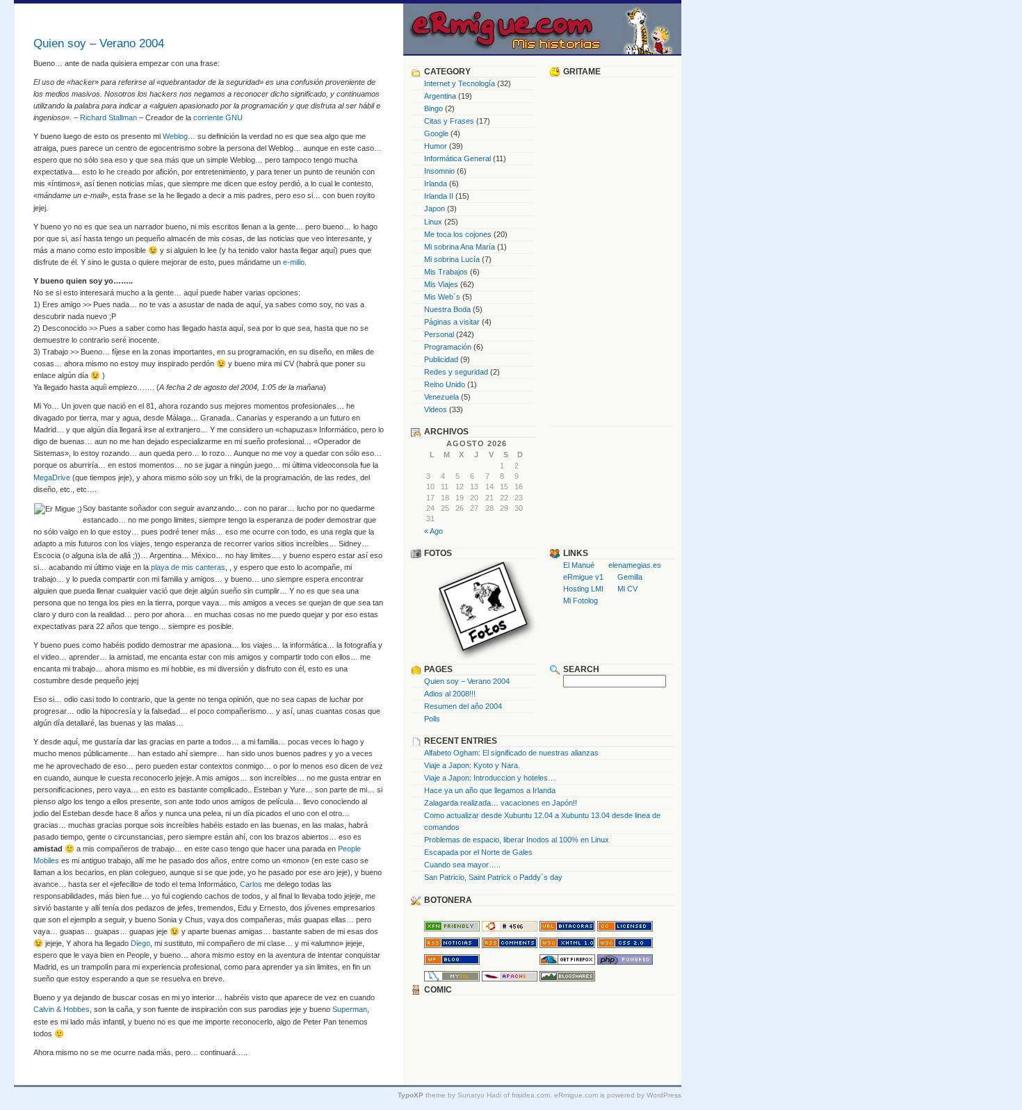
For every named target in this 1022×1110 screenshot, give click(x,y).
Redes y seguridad (456, 372)
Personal (439, 334)
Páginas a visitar (452, 322)
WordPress (664, 1095)
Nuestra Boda (447, 309)
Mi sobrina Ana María (459, 247)
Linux (433, 222)
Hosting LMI (583, 589)
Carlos (251, 884)
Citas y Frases (449, 121)
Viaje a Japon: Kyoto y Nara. (472, 765)
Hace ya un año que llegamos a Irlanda (489, 790)
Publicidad (441, 359)
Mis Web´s (442, 297)
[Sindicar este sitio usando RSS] (452, 945)
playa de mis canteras (188, 567)
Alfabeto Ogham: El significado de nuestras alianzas (511, 753)
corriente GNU (218, 117)
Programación (447, 347)
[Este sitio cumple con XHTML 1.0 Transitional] (567, 945)
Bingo (433, 108)
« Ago (433, 531)
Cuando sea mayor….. (462, 864)
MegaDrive (51, 477)
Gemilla (629, 577)
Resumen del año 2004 (463, 706)
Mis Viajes (441, 284)
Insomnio (439, 171)
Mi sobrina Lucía (452, 259)
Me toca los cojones (458, 234)
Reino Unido (444, 384)
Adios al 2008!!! (450, 693)
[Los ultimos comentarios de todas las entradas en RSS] (509, 945)
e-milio (294, 262)
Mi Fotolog (580, 600)
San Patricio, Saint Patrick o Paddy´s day (493, 877)
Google (436, 133)
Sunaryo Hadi (479, 1095)
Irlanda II (438, 196)
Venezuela (441, 397)
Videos (435, 409)
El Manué (578, 565)
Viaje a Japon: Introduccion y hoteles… (489, 778)
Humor (435, 146)
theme (422, 1095)
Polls (432, 719)
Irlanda (435, 183)
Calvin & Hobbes (61, 1009)
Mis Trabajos (446, 272)
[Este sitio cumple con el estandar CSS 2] (625, 945)
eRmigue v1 (583, 577)
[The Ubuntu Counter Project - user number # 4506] (509, 928)
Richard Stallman (108, 117)
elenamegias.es (634, 565)
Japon (434, 208)
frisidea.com (531, 1095)
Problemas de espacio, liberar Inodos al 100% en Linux (516, 839)
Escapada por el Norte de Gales (478, 852)
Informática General (457, 158)
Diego (140, 943)
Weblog (175, 136)
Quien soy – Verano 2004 (467, 681)
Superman (349, 1009)
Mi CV (627, 589)
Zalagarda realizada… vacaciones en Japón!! (500, 803)
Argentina (440, 96)
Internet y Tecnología (459, 83)
